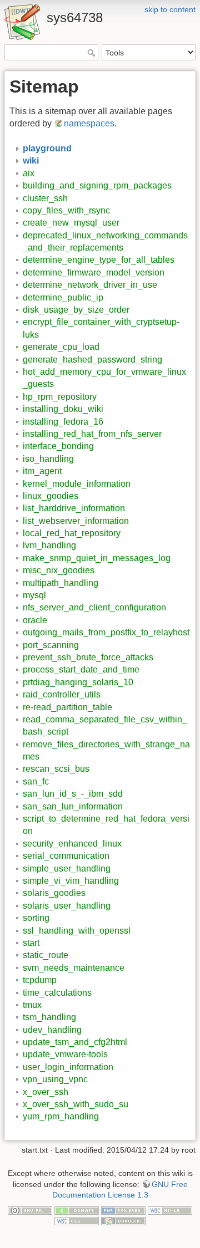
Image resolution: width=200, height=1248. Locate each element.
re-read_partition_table (67, 707)
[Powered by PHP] (123, 1209)
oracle (35, 620)
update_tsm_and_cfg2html (75, 1042)
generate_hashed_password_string (92, 359)
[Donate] (76, 1209)
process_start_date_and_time (81, 669)
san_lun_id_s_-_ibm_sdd (73, 793)
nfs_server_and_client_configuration (94, 607)
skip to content (170, 9)
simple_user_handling (67, 868)
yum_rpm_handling (61, 1116)
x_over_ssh (45, 1092)
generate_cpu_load (61, 347)
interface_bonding (58, 446)
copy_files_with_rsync (66, 210)
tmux (32, 1005)
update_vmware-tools (65, 1054)
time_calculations (57, 992)
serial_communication (66, 855)
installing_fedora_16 (63, 421)
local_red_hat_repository (72, 533)
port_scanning (51, 645)
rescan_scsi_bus (56, 768)
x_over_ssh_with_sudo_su (75, 1104)
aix (28, 173)
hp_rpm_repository (60, 396)
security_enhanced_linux (72, 843)
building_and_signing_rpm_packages (97, 185)
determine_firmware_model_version (93, 272)
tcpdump (40, 980)
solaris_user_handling (67, 905)
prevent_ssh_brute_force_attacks (88, 657)
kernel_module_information (77, 483)
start (31, 943)
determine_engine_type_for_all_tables (98, 259)
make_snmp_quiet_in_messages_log (97, 558)
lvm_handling (49, 545)
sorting (36, 918)
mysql (34, 595)
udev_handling (52, 1030)
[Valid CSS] (76, 1220)
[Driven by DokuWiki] (123, 1220)
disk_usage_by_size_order (76, 309)
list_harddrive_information (74, 508)
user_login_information (68, 1067)
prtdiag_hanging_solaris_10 (78, 682)
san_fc (36, 781)
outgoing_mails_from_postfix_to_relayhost (106, 632)
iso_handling (48, 458)
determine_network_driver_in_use (90, 284)
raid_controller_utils (62, 694)
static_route (45, 955)
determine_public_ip (63, 297)
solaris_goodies (54, 893)
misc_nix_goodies (58, 570)
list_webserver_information (76, 521)
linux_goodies (50, 496)
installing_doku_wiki (63, 409)
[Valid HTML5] (170, 1209)
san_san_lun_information (73, 806)
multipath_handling (60, 583)
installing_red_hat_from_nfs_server (92, 434)
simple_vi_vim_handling (71, 880)
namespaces (89, 123)
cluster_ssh (45, 198)
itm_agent (42, 471)
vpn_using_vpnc (55, 1079)
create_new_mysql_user (71, 222)
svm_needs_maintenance (73, 967)
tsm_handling (49, 1017)
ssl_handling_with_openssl (77, 930)
